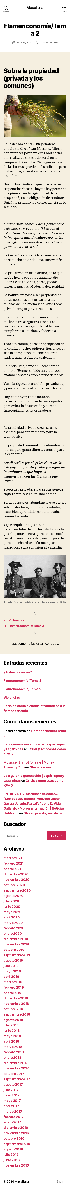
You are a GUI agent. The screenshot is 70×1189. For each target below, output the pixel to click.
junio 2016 (12, 1160)
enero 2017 (12, 1122)
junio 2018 (12, 1030)
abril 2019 (11, 977)
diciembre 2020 (16, 874)
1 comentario (49, 42)
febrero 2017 (14, 1117)
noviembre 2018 (16, 1003)
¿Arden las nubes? (18, 672)
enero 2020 (13, 933)
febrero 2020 (14, 928)
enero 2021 (12, 869)
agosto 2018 (13, 1020)
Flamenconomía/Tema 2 (22, 689)
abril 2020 (12, 917)
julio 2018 (11, 1025)
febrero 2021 (14, 863)
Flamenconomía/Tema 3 (22, 680)
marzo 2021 (13, 858)
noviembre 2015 (16, 1165)
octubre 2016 (14, 1138)
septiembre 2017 (17, 1079)
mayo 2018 (12, 1036)
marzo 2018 (13, 1047)
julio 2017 (11, 1090)
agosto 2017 (13, 1084)
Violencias (12, 697)
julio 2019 (11, 966)
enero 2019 (12, 993)
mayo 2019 (12, 971)
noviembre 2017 (16, 1068)
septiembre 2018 (17, 1014)
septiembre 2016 (17, 1144)
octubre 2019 (14, 950)
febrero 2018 (14, 1052)
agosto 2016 (13, 1149)
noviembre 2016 (16, 1133)
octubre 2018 (14, 1009)
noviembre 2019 (16, 944)
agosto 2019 (13, 960)
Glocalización (40, 767)
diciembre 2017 (16, 1063)
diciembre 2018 (16, 998)
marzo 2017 (13, 1111)
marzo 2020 (13, 923)
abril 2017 (11, 1106)
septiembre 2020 (17, 890)
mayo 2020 (13, 912)
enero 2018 (12, 1057)
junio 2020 (12, 906)
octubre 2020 (14, 885)
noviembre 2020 (16, 879)
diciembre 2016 (16, 1128)
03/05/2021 (24, 42)
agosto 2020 (14, 896)
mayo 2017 (12, 1101)
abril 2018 (11, 1041)
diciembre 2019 (16, 939)
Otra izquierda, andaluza (43, 813)
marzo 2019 (13, 982)
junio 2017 (11, 1095)
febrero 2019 (14, 987)
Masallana (35, 8)
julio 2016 (11, 1154)
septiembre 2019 (17, 955)
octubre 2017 (14, 1074)
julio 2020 (11, 901)
